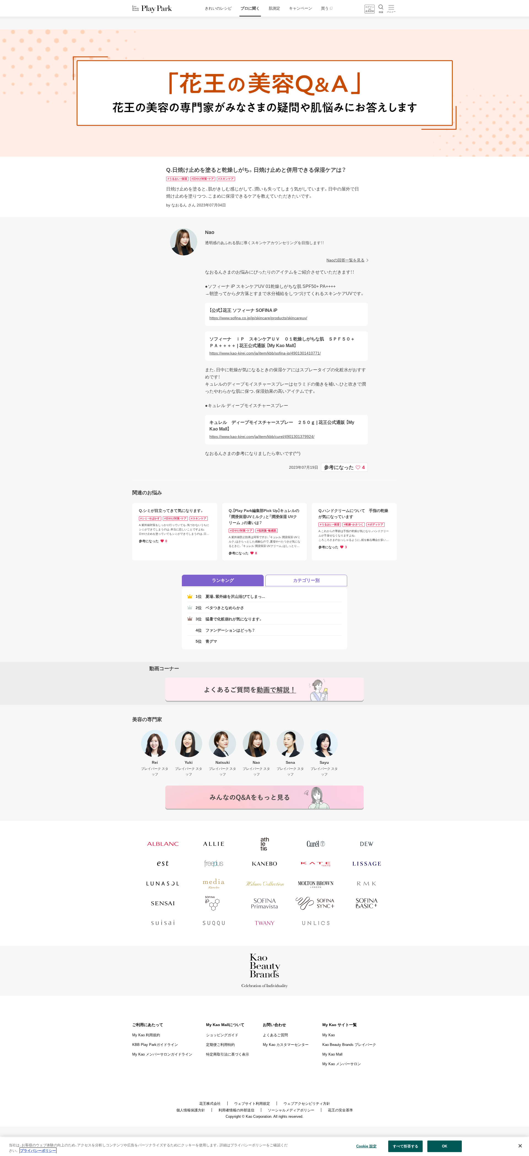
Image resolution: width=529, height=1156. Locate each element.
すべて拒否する (405, 1146)
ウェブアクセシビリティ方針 (307, 1103)
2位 (220, 608)
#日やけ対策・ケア (202, 178)
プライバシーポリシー (38, 1150)
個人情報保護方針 (190, 1110)
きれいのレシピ (218, 8)
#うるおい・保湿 (177, 178)
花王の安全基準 (340, 1110)
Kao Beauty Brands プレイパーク (349, 1044)
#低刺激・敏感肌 (266, 530)
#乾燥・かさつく (353, 524)
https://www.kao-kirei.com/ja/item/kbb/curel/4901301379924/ (261, 436)
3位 (229, 619)
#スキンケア (226, 178)
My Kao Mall (332, 1054)
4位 (225, 630)
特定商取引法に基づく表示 (227, 1054)
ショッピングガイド (222, 1035)
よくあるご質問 (275, 1035)
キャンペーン (300, 8)
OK (444, 1146)
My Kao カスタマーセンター (286, 1044)
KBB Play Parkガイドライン (155, 1044)
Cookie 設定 (366, 1146)
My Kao (328, 1035)
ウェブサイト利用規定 (252, 1103)
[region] (264, 1146)
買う (325, 8)
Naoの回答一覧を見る (345, 260)
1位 (230, 596)
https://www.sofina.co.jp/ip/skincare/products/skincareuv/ (258, 318)
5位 (206, 641)
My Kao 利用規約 (146, 1035)
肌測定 (274, 8)
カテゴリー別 (306, 580)
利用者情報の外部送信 (236, 1110)
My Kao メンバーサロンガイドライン (162, 1054)
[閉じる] (520, 1146)
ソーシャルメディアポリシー (291, 1110)
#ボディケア (375, 524)
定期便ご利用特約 (220, 1044)
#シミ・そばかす (150, 518)
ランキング (223, 580)
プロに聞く (250, 8)
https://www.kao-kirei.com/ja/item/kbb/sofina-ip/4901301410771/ (265, 353)
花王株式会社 (210, 1103)
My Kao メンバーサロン (341, 1064)
